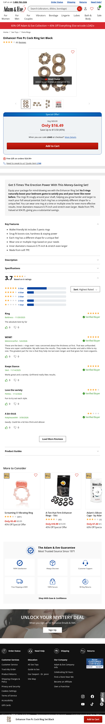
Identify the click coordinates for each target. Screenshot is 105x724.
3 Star (21, 296)
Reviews (22, 42)
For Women (6, 17)
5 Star (21, 288)
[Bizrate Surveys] (99, 666)
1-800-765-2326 (20, 2)
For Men (17, 17)
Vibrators (41, 15)
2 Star (21, 300)
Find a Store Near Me (64, 677)
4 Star (21, 292)
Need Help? (96, 2)
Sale (99, 15)
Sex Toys (14, 32)
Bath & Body (88, 17)
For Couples (28, 17)
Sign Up (52, 630)
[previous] (16, 103)
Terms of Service (9, 695)
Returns (83, 2)
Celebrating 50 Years (63, 672)
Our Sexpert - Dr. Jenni (38, 674)
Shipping (71, 2)
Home (5, 32)
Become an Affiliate (63, 681)
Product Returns (9, 674)
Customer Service (10, 664)
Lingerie (65, 15)
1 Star (21, 304)
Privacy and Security (11, 686)
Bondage (53, 15)
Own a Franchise (61, 686)
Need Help (39, 651)
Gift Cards (6, 705)
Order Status (57, 2)
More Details (70, 137)
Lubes (77, 15)
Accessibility (7, 700)
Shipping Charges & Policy (11, 680)
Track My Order (9, 669)
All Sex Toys (33, 664)
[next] (88, 103)
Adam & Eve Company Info (64, 666)
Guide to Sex (33, 669)
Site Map (32, 679)
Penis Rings (26, 32)
